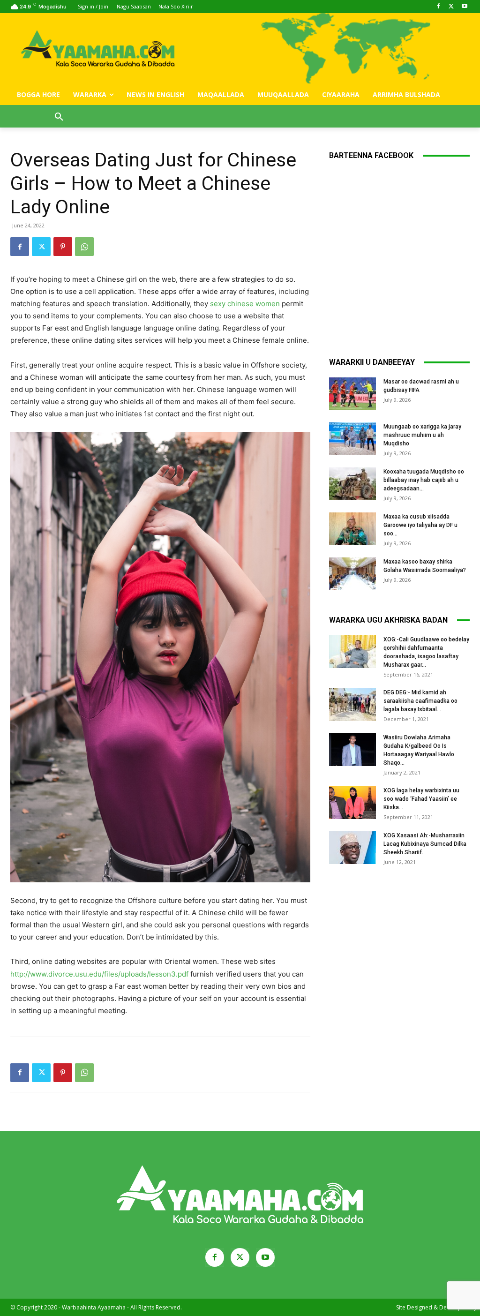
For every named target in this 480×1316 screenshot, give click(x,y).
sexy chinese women (245, 303)
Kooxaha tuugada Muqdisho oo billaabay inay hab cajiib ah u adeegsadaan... (423, 480)
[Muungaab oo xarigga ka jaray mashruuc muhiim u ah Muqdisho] (352, 438)
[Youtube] (464, 6)
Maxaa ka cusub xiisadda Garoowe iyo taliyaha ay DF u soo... (420, 525)
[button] (59, 117)
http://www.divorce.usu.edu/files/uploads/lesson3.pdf (99, 974)
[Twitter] (451, 6)
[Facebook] (438, 6)
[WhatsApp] (84, 246)
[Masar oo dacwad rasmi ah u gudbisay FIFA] (352, 393)
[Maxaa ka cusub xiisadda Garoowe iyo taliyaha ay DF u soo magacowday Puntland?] (352, 528)
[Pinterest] (62, 246)
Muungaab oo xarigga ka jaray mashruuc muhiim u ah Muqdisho (422, 435)
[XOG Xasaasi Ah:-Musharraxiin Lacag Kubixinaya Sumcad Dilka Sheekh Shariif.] (352, 847)
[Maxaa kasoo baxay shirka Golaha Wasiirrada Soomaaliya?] (352, 573)
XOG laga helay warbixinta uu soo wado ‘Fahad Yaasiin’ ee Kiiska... (421, 799)
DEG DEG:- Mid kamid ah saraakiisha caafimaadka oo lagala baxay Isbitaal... (420, 701)
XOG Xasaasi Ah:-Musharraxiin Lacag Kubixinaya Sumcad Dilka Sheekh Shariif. (424, 844)
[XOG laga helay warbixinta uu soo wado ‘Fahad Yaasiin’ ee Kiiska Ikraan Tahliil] (352, 802)
